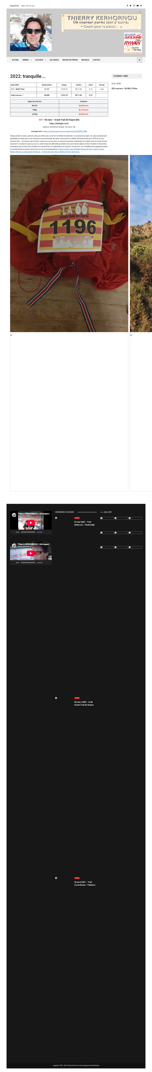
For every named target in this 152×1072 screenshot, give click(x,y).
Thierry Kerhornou (73, 152)
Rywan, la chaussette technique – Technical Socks (35, 152)
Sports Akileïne (60, 152)
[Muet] (45, 532)
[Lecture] (13, 532)
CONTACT (97, 60)
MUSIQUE (85, 60)
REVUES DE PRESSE (70, 60)
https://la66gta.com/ (59, 123)
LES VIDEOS (54, 60)
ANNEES (25, 60)
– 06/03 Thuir (18, 89)
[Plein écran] (48, 532)
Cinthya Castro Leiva (66, 149)
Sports (77, 518)
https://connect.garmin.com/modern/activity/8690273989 (65, 131)
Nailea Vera (80, 149)
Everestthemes (94, 1065)
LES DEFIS (39, 60)
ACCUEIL (15, 60)
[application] (31, 522)
